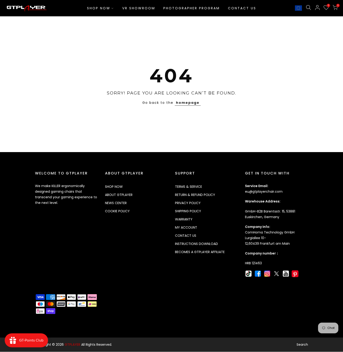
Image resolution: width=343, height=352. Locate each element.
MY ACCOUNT (186, 227)
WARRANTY (183, 219)
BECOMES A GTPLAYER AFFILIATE (200, 252)
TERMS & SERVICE (188, 186)
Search (302, 344)
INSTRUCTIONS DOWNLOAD (196, 243)
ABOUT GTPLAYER (119, 194)
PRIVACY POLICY (188, 203)
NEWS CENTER (116, 203)
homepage (188, 102)
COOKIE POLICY (117, 211)
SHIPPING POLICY (188, 211)
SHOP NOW (98, 8)
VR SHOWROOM (138, 8)
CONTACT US (242, 8)
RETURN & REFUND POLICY (195, 194)
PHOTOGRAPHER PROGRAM (191, 8)
